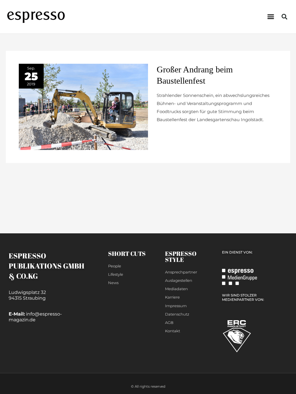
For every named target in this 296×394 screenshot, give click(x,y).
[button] (270, 16)
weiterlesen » (171, 133)
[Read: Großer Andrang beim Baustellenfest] (83, 106)
